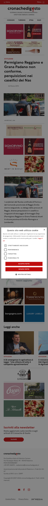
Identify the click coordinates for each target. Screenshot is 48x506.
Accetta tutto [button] (24, 264)
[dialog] (24, 252)
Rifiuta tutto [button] (24, 269)
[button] (24, 274)
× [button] (44, 230)
